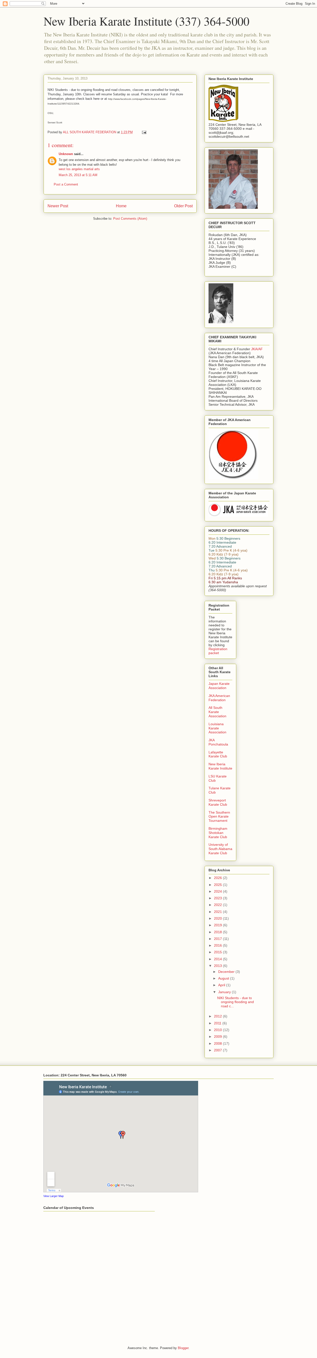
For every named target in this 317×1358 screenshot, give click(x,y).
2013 (218, 966)
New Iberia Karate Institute (220, 766)
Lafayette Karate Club (218, 754)
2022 (218, 905)
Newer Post (58, 206)
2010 (218, 1030)
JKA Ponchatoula (218, 742)
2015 (218, 952)
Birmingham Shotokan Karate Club (218, 832)
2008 (218, 1043)
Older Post (183, 206)
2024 (218, 891)
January (225, 992)
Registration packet (218, 651)
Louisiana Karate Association (217, 728)
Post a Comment (66, 184)
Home (121, 206)
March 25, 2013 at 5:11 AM (78, 175)
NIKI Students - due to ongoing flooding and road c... (235, 1002)
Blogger (183, 1348)
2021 (218, 912)
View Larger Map (53, 1196)
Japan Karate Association (219, 686)
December (227, 972)
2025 (218, 885)
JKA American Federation (219, 698)
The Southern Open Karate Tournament (219, 816)
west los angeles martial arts (79, 169)
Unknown (66, 154)
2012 (218, 1016)
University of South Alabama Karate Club (220, 849)
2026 (218, 878)
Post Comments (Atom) (130, 218)
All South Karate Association (217, 712)
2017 (218, 939)
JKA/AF (257, 349)
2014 (218, 959)
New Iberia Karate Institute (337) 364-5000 (146, 21)
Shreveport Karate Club (218, 802)
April (222, 985)
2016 (218, 945)
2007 (218, 1050)
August (224, 978)
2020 (218, 918)
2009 (218, 1036)
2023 (218, 898)
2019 (218, 925)
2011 (218, 1023)
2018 (218, 932)
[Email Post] (143, 132)
